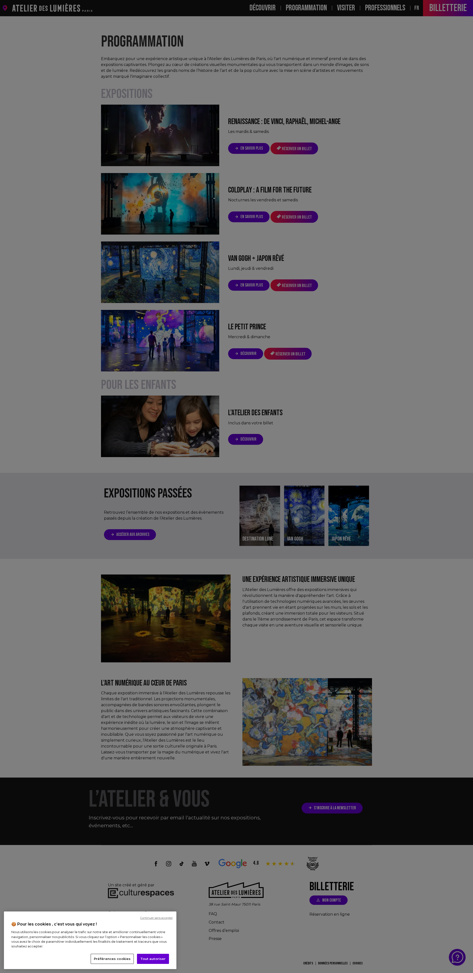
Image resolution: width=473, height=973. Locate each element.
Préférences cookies (112, 959)
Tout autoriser (153, 959)
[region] (90, 940)
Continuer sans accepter (156, 918)
